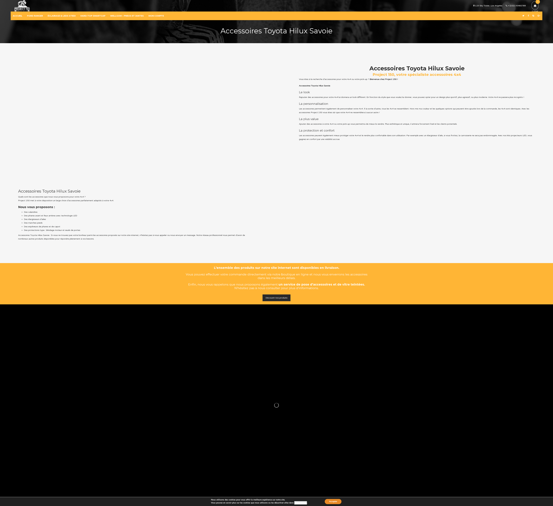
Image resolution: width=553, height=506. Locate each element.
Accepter (333, 501)
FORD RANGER (35, 16)
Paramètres (300, 502)
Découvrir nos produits (276, 298)
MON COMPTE (156, 16)
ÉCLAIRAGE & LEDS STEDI (62, 16)
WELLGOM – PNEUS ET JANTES (127, 16)
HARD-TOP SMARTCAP (92, 16)
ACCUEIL (17, 16)
